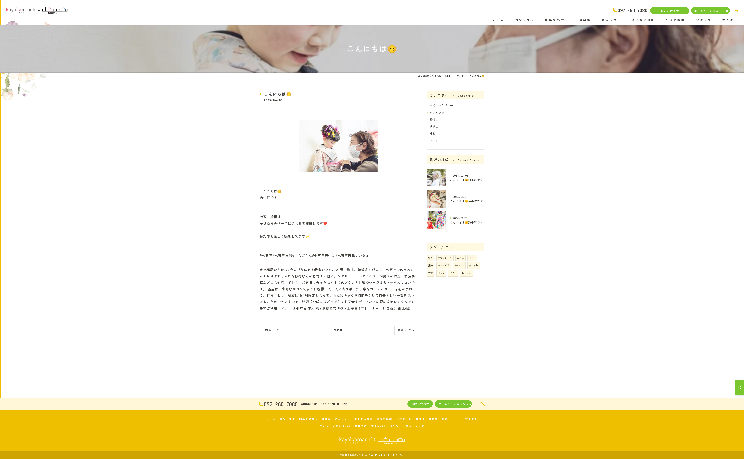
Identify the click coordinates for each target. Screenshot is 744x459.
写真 (430, 273)
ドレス (441, 273)
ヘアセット (437, 112)
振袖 (430, 265)
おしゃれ (473, 265)
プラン (453, 273)
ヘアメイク (444, 265)
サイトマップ (415, 426)
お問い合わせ (669, 11)
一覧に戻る (338, 330)
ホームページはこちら (709, 11)
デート (434, 141)
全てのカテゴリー (441, 105)
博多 (430, 257)
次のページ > (406, 330)
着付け (434, 119)
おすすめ (466, 273)
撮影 (432, 133)
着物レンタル (445, 257)
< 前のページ (271, 330)
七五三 (472, 257)
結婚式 (434, 126)
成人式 (460, 257)
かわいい (459, 265)
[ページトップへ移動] (481, 404)
